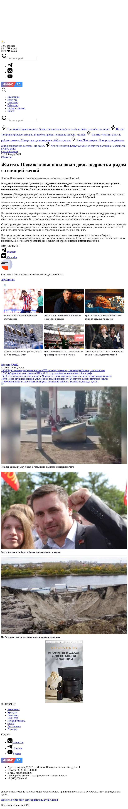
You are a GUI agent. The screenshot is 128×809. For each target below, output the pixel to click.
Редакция (12, 729)
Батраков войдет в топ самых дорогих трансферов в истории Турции (63, 353)
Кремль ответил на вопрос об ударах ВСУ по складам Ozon (23, 353)
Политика (12, 715)
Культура (12, 712)
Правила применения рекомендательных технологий (29, 799)
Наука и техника (16, 720)
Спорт (10, 723)
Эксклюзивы (14, 726)
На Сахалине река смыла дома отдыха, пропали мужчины (30, 637)
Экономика (13, 709)
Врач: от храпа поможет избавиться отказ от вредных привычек (103, 317)
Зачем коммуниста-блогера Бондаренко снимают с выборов (31, 552)
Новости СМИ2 (9, 364)
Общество (6, 157)
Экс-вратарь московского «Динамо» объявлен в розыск (62, 317)
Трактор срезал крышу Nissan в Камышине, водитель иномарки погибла (37, 467)
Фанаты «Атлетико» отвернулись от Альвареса (20, 317)
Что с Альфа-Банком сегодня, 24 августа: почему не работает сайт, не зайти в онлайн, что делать (58, 129)
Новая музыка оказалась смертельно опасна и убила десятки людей (104, 353)
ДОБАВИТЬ (8, 279)
